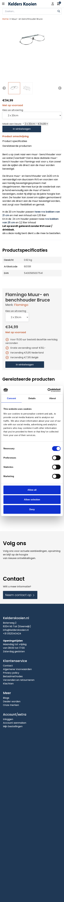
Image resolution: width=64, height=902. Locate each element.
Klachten (8, 683)
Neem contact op (18, 595)
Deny (32, 509)
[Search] (58, 11)
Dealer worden (11, 701)
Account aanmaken (14, 723)
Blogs (6, 698)
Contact (8, 665)
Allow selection (32, 499)
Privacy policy (11, 673)
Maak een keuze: (13, 124)
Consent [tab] (11, 398)
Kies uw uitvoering (12, 110)
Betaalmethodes (13, 676)
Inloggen (8, 719)
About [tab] (52, 398)
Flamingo (21, 305)
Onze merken (11, 705)
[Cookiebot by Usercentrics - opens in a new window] (48, 390)
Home (5, 18)
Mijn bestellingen (12, 726)
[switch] (56, 457)
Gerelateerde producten (17, 146)
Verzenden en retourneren (18, 680)
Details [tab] (32, 398)
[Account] (52, 4)
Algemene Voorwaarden (17, 669)
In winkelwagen (22, 129)
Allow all (32, 490)
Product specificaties (14, 141)
